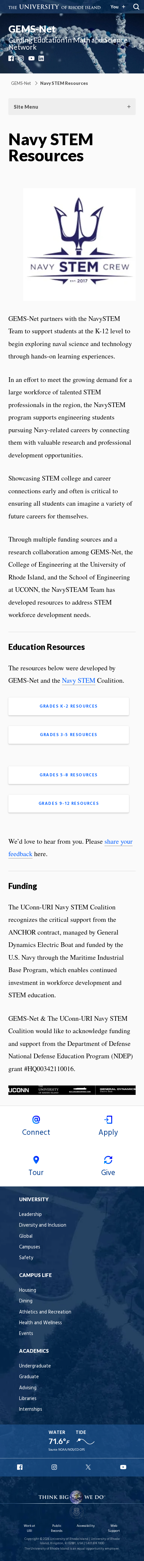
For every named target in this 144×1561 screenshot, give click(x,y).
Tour (36, 1173)
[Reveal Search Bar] (136, 6)
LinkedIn (42, 58)
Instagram (21, 58)
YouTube (31, 58)
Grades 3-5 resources (68, 734)
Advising (28, 1388)
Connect (36, 1133)
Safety (26, 1258)
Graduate (29, 1377)
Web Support (114, 1528)
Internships (30, 1409)
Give (108, 1173)
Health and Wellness (40, 1323)
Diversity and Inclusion (42, 1225)
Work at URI (29, 1528)
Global (25, 1236)
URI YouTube (123, 1467)
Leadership (30, 1215)
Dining (25, 1301)
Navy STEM (78, 680)
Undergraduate (35, 1366)
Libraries (28, 1399)
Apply (108, 1133)
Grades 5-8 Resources (69, 775)
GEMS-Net (32, 29)
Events (26, 1334)
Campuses (29, 1247)
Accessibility (86, 1525)
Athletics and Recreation (45, 1312)
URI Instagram (55, 1467)
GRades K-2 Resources (69, 706)
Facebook (11, 58)
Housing (27, 1290)
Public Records (56, 1528)
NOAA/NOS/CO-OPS (71, 1449)
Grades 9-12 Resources (69, 803)
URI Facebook (20, 1467)
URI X (89, 1467)
